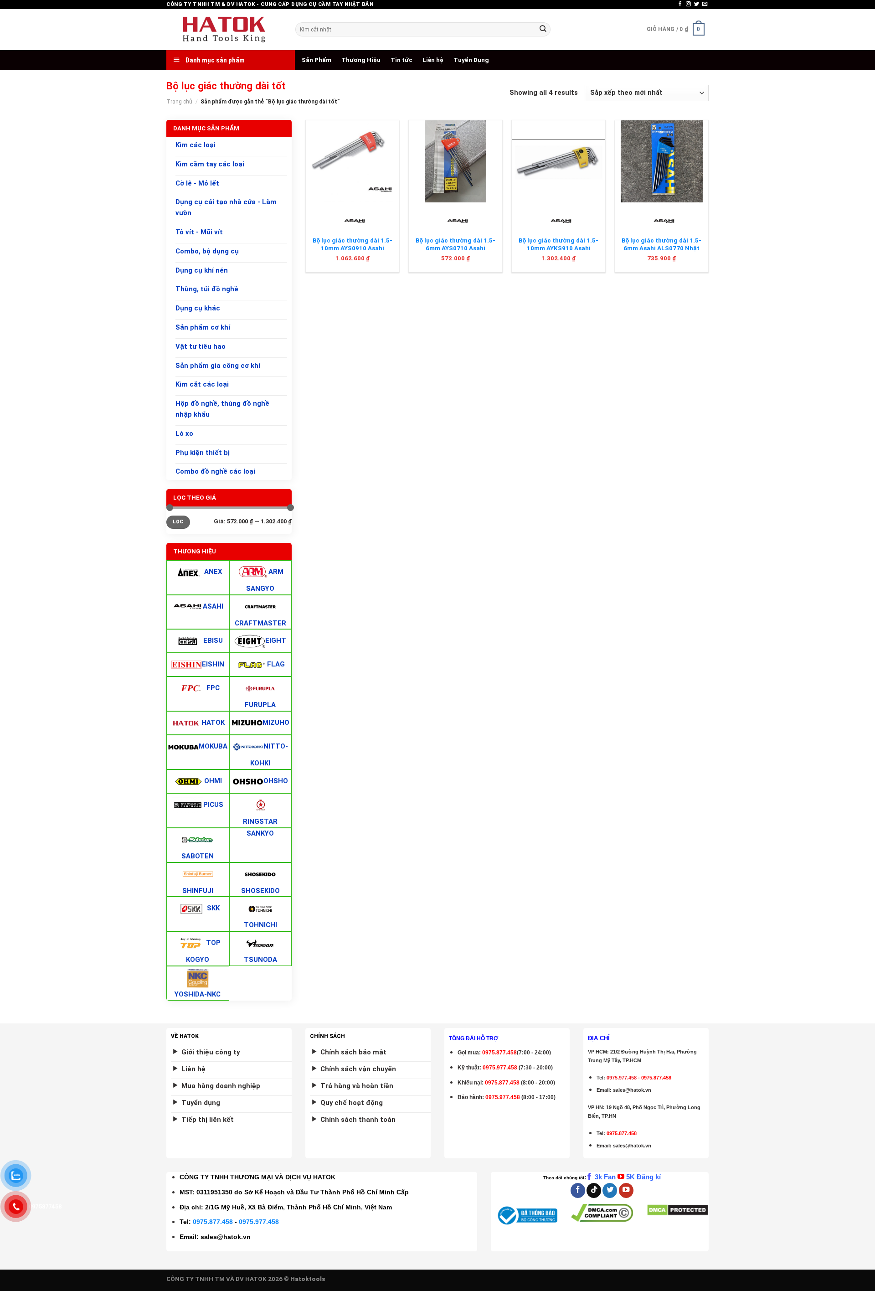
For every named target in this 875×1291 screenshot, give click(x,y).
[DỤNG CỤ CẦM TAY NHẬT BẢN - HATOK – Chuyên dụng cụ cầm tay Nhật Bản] (224, 29)
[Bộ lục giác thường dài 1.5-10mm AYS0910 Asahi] (352, 161)
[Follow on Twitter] (696, 4)
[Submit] (542, 29)
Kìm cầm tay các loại (209, 164)
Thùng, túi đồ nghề (206, 289)
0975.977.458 (500, 1067)
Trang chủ (179, 101)
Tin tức (401, 60)
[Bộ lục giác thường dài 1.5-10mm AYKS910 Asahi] (558, 161)
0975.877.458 (213, 1221)
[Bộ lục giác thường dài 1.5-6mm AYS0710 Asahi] (455, 161)
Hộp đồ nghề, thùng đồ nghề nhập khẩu (222, 408)
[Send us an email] (704, 4)
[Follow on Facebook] (680, 4)
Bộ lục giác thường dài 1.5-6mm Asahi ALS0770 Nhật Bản (661, 248)
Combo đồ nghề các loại (215, 472)
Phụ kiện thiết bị (202, 453)
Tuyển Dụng (471, 60)
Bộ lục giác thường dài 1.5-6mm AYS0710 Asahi (455, 244)
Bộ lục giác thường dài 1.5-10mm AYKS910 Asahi (558, 244)
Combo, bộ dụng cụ (207, 251)
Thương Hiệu (361, 60)
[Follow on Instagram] (688, 4)
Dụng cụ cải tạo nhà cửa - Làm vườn (226, 207)
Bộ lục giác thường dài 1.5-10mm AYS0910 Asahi (352, 244)
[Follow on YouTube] (626, 1190)
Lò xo (184, 433)
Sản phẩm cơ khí (202, 327)
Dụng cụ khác (197, 308)
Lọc (178, 522)
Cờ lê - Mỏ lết (197, 183)
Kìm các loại (195, 145)
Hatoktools (307, 1279)
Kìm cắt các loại (202, 385)
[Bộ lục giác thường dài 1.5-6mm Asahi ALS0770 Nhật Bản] (662, 161)
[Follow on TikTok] (594, 1190)
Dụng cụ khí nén (201, 270)
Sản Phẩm (316, 60)
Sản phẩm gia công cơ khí (217, 365)
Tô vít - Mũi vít (199, 232)
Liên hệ (432, 60)
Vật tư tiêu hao (200, 346)
